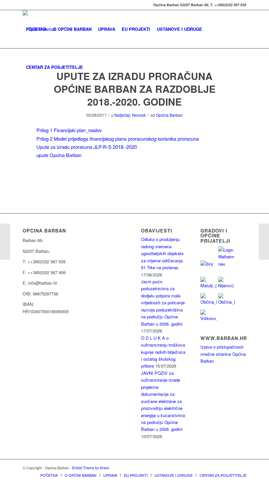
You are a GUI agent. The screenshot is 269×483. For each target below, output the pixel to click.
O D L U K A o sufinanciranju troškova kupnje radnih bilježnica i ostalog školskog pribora (163, 352)
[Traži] (91, 67)
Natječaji (122, 115)
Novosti (139, 115)
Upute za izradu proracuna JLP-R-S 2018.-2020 (86, 146)
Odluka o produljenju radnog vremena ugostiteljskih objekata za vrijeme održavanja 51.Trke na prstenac (162, 253)
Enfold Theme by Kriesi (90, 467)
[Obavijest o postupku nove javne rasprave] (5, 242)
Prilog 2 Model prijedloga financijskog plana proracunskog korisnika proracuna (117, 138)
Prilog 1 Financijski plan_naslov (69, 130)
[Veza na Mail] (25, 5)
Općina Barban (169, 115)
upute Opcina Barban (58, 154)
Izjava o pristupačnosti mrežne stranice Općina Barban (223, 354)
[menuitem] (36, 29)
